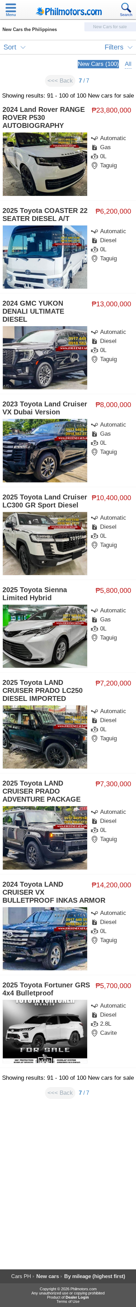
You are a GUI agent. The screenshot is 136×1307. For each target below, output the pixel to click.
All (128, 64)
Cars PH (21, 1276)
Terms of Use (68, 1301)
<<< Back (60, 80)
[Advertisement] (68, 1187)
